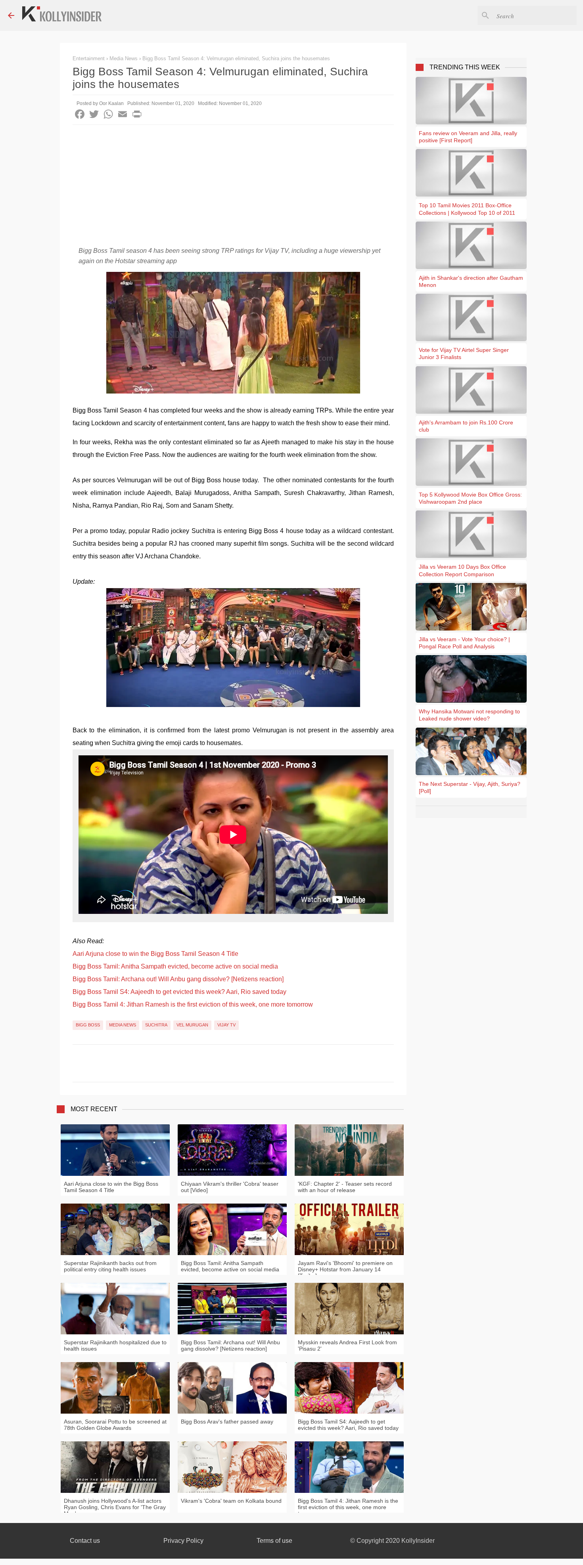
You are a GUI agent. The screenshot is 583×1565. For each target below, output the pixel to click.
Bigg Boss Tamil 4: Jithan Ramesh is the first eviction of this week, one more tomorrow (193, 1004)
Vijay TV (226, 1024)
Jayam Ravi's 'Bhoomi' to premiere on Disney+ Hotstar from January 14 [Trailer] (345, 1269)
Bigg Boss (88, 1024)
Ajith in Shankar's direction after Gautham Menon (471, 281)
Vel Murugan (192, 1024)
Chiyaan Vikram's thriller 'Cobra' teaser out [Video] (229, 1187)
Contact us (85, 1540)
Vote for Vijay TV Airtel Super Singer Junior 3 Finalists (464, 353)
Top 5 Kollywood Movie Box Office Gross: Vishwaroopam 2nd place (470, 498)
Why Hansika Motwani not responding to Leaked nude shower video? (469, 715)
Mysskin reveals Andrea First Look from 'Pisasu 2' (347, 1345)
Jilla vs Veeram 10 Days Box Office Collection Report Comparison (462, 570)
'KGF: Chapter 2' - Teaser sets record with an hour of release (345, 1187)
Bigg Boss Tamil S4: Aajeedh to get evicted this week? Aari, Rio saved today (179, 991)
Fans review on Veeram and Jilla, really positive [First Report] (468, 136)
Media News (122, 1024)
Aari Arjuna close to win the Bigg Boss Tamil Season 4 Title (155, 953)
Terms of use (274, 1540)
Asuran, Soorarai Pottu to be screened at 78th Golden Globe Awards (115, 1424)
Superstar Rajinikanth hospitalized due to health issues (115, 1345)
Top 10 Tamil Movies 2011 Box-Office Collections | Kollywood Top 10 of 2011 (467, 209)
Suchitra (156, 1024)
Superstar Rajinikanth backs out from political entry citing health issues (110, 1266)
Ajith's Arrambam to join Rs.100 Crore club (466, 426)
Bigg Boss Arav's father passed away (227, 1421)
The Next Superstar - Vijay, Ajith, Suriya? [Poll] (469, 787)
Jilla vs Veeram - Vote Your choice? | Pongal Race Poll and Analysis (464, 643)
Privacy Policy (183, 1540)
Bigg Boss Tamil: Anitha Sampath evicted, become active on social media (175, 966)
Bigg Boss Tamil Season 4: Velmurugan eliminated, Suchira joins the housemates (236, 58)
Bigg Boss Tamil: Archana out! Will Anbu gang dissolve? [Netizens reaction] (178, 979)
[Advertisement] (233, 184)
